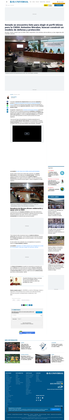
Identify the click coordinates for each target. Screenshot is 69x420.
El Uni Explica (8, 381)
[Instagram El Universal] (36, 400)
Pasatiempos (28, 390)
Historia (48, 414)
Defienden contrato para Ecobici (53, 190)
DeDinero (27, 386)
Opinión (50, 168)
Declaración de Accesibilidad (56, 414)
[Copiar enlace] (7, 110)
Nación (11, 94)
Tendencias (8, 400)
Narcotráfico (8, 390)
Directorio (9, 414)
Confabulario (8, 399)
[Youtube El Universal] (42, 398)
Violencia (31, 414)
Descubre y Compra (30, 374)
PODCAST (37, 1)
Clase (17, 374)
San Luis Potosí (39, 381)
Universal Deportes (9, 395)
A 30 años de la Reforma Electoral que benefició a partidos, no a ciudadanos (54, 182)
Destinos (17, 379)
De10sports (28, 385)
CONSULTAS (48, 1)
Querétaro (38, 379)
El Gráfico (28, 383)
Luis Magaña (51, 170)
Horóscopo (28, 391)
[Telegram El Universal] (36, 398)
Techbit (7, 404)
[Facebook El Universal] (38, 398)
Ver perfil (13, 97)
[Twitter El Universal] (40, 398)
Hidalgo (37, 378)
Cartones (7, 392)
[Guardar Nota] (7, 112)
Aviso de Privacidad (42, 414)
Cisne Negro (18, 383)
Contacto (39, 415)
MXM (30, 1)
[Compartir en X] (7, 103)
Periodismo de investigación (8, 379)
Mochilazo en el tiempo (53, 179)
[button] (58, 5)
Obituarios (28, 379)
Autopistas (18, 381)
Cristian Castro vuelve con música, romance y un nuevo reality (53, 174)
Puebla (37, 377)
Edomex (37, 374)
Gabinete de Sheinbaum (8, 383)
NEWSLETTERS (42, 1)
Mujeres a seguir (9, 377)
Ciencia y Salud (9, 401)
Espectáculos (8, 396)
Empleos (27, 378)
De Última (18, 378)
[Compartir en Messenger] (7, 108)
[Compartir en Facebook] (7, 101)
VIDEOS (33, 1)
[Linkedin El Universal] (40, 400)
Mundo (7, 385)
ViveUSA (27, 387)
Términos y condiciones (32, 415)
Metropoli (7, 387)
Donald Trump (8, 386)
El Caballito (50, 187)
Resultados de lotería (28, 393)
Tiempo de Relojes (19, 382)
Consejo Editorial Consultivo (17, 414)
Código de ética (26, 414)
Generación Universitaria (28, 382)
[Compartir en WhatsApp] (7, 106)
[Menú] (7, 2)
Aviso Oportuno (29, 377)
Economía (8, 394)
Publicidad (36, 414)
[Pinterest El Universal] (38, 400)
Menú (7, 405)
